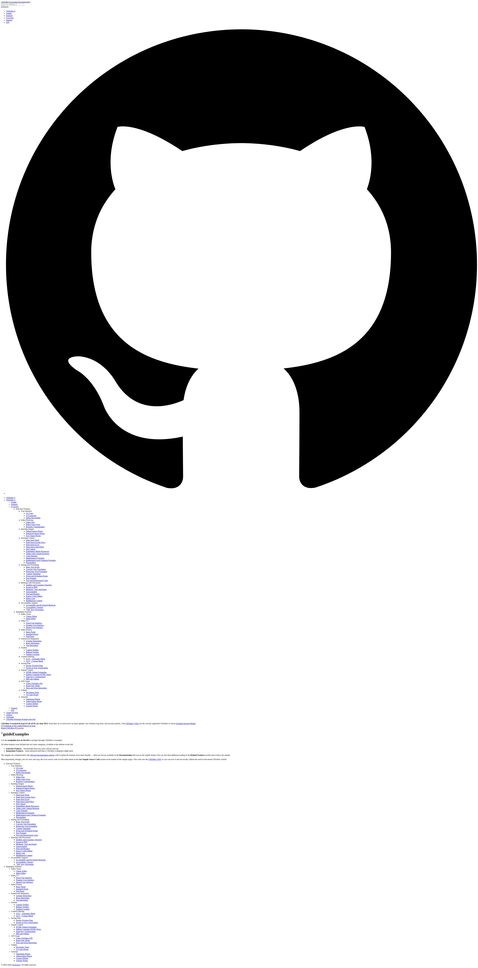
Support (9, 20)
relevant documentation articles (42, 755)
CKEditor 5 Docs (132, 723)
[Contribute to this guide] (11, 726)
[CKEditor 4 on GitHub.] (241, 493)
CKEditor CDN (154, 759)
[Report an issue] (28, 726)
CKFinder (10, 717)
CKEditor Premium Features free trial (20, 719)
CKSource (16, 965)
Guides (9, 13)
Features (9, 16)
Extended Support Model (185, 723)
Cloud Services (12, 713)
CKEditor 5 (10, 498)
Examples (10, 18)
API (7, 22)
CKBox (9, 715)
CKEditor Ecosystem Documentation (15, 2)
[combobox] (12, 4)
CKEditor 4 (10, 11)
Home (3, 728)
